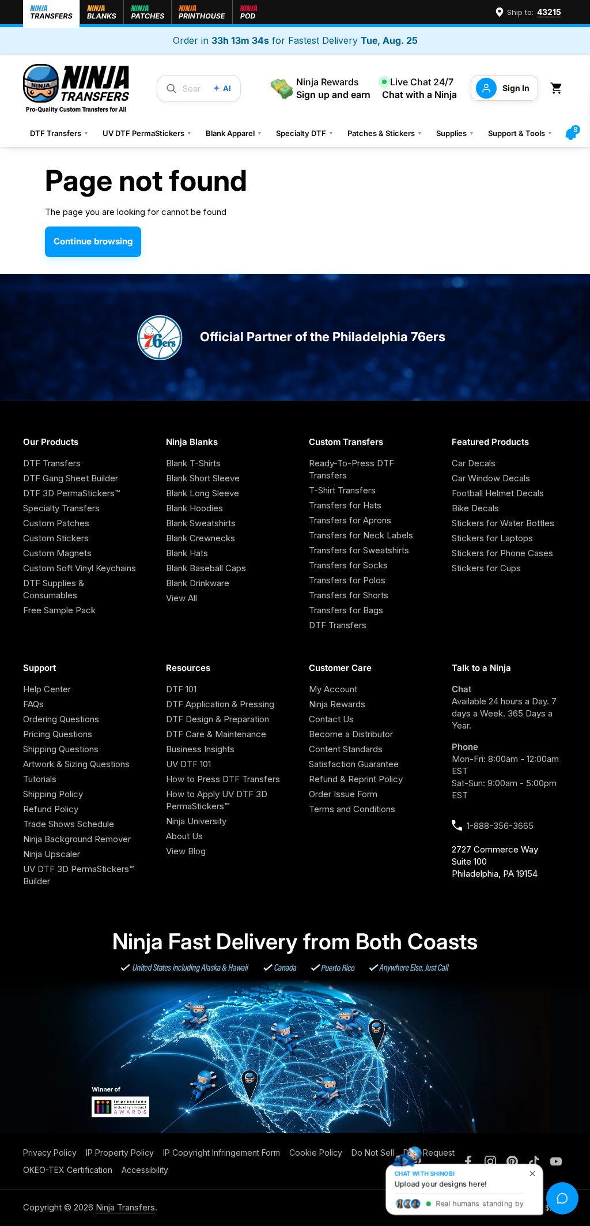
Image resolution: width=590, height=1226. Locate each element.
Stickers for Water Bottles (503, 523)
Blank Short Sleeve (203, 478)
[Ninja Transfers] (76, 88)
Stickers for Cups (486, 568)
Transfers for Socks (348, 565)
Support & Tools (520, 133)
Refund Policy (50, 808)
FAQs (33, 704)
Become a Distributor (351, 734)
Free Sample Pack (59, 610)
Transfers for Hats (345, 505)
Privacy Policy (50, 1152)
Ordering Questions (61, 719)
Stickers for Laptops (492, 538)
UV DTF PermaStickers (147, 133)
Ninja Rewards (337, 704)
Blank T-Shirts (193, 463)
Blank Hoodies (194, 508)
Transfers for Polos (347, 580)
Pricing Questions (57, 734)
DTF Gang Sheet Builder (70, 478)
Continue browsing (93, 241)
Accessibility (145, 1170)
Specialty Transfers (61, 508)
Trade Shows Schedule (68, 823)
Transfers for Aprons (350, 520)
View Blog (186, 851)
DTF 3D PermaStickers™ (71, 493)
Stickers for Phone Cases (502, 553)
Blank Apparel (234, 133)
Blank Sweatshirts (201, 523)
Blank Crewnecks (200, 538)
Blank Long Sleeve (202, 493)
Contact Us (331, 719)
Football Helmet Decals (498, 493)
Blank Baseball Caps (206, 568)
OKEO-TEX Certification (67, 1170)
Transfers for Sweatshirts (359, 550)
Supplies (455, 133)
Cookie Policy (315, 1152)
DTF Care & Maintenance (216, 734)
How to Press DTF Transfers (223, 779)
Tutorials (39, 779)
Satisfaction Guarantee (354, 764)
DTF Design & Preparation (217, 719)
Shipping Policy (53, 794)
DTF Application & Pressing (220, 704)
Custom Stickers (56, 538)
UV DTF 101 (188, 764)
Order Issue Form (343, 794)
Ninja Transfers (125, 1207)
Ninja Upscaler (51, 853)
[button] (558, 88)
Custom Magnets (57, 553)
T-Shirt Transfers (342, 490)
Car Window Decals (491, 478)
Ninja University (196, 821)
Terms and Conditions (352, 808)
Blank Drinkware (197, 583)
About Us (184, 836)
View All (181, 598)
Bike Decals (475, 508)
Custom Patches (56, 523)
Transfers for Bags (346, 610)
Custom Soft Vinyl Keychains (79, 568)
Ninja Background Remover (77, 838)
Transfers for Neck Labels (361, 535)
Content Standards (346, 749)
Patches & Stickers (384, 133)
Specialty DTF (305, 133)
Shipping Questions (61, 749)
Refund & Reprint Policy (356, 779)
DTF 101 (181, 689)
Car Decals (474, 463)
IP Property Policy (120, 1152)
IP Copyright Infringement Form (221, 1152)
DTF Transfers (59, 133)
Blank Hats (187, 553)
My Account (333, 689)
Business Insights (200, 749)
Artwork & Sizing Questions (76, 764)
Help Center (47, 689)
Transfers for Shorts (348, 595)
